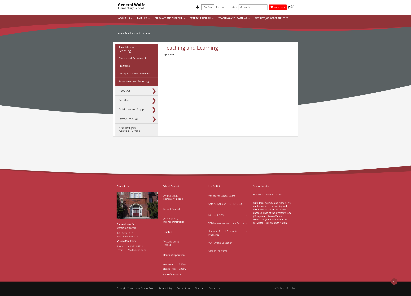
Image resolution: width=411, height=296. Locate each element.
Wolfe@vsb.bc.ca (137, 249)
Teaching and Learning (233, 18)
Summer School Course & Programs (222, 233)
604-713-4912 (135, 246)
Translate (220, 7)
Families (142, 18)
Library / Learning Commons (134, 73)
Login (232, 7)
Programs (124, 65)
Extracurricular (200, 18)
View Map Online (128, 240)
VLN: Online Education (220, 242)
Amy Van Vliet (171, 218)
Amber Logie (170, 195)
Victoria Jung (171, 241)
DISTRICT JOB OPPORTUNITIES (271, 18)
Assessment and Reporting (134, 81)
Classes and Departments (133, 58)
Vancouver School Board (221, 195)
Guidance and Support (169, 18)
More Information (171, 274)
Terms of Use (184, 288)
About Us (124, 18)
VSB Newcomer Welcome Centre (226, 223)
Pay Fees (208, 7)
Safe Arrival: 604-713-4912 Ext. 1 (225, 205)
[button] (154, 49)
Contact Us (214, 288)
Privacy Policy (165, 288)
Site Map (199, 288)
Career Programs (217, 250)
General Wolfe (131, 4)
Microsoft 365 (216, 215)
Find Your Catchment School (268, 194)
